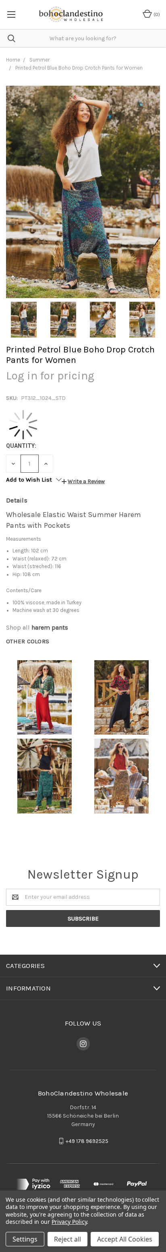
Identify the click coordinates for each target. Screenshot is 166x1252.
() (156, 14)
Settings (24, 1239)
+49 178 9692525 (87, 1141)
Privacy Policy (69, 1221)
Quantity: (21, 446)
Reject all (67, 1239)
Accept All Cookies (124, 1239)
